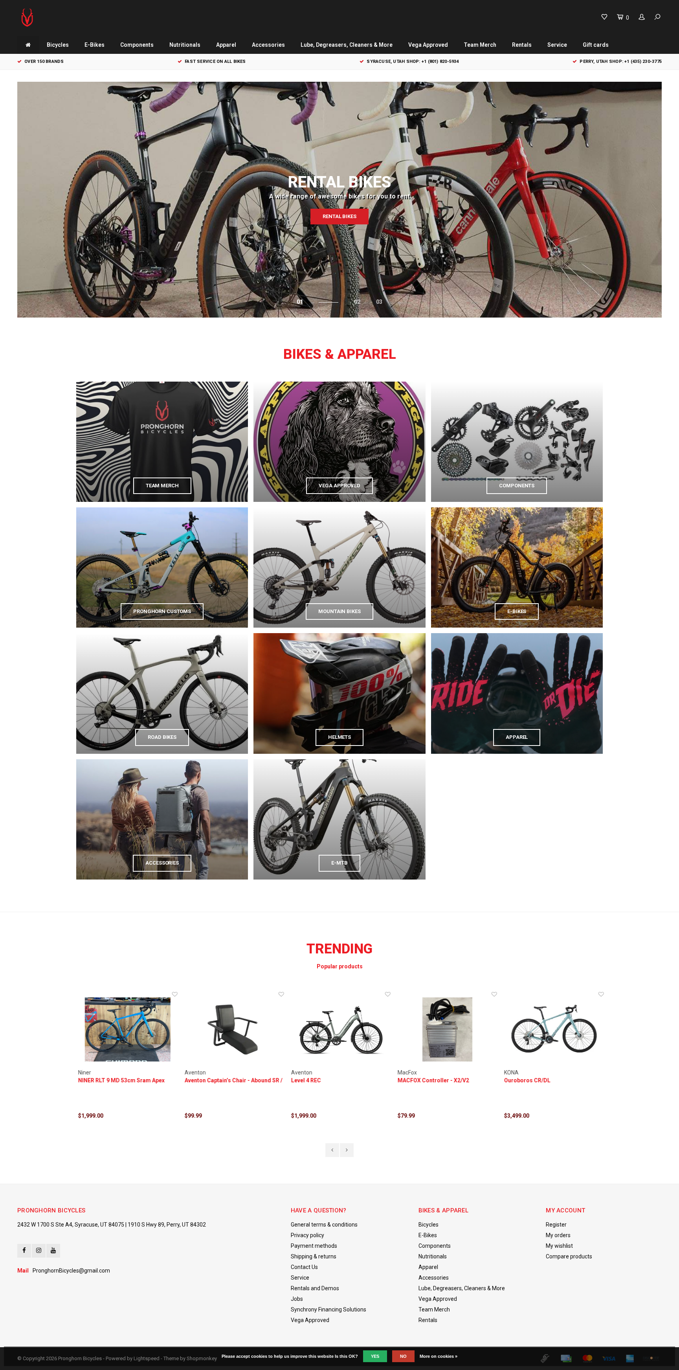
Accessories (268, 45)
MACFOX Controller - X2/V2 (432, 1080)
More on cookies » (438, 1356)
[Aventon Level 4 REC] (339, 1029)
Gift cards (596, 45)
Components (137, 45)
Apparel (226, 45)
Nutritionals (184, 45)
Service (557, 45)
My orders (558, 1235)
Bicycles (58, 45)
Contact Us (304, 1267)
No (403, 1356)
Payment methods (314, 1246)
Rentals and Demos (315, 1288)
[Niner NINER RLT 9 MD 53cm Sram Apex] (126, 1029)
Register (556, 1224)
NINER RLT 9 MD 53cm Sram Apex (120, 1080)
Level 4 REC (305, 1080)
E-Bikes (94, 45)
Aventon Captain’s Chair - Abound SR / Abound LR (232, 1080)
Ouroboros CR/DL (526, 1080)
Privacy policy (307, 1235)
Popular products (340, 966)
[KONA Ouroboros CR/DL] (552, 1029)
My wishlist (559, 1246)
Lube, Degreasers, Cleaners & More (347, 45)
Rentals (522, 45)
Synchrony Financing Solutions (328, 1309)
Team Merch (480, 45)
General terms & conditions (324, 1224)
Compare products (569, 1256)
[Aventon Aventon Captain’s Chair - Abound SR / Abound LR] (233, 1029)
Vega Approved (428, 45)
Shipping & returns (313, 1256)
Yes (375, 1356)
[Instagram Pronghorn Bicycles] (39, 1251)
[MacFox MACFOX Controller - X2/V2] (446, 1029)
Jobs (297, 1299)
